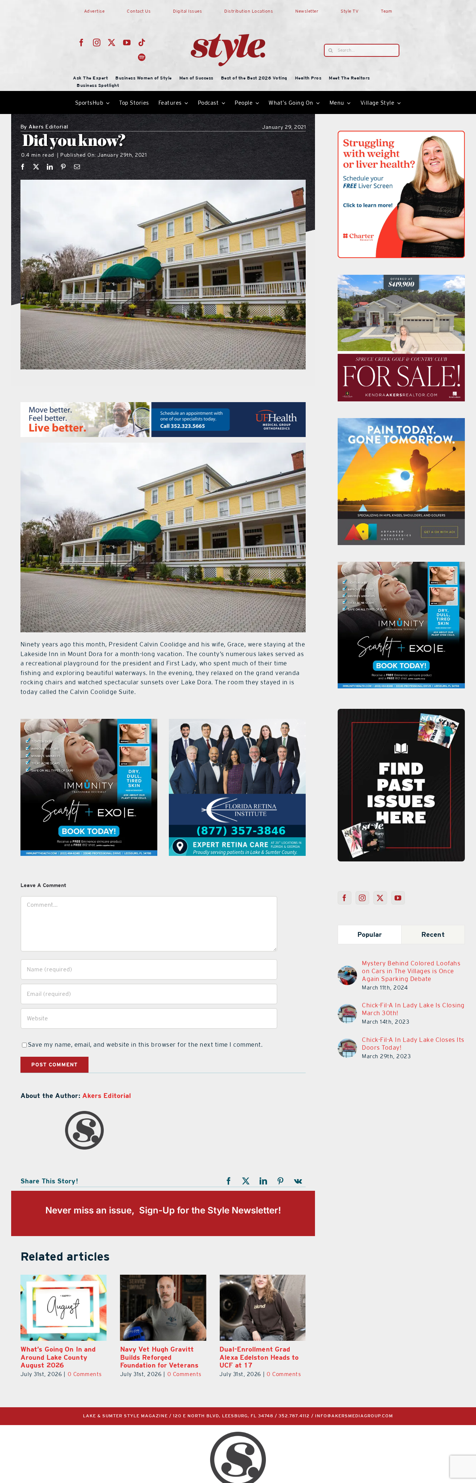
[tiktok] (142, 42)
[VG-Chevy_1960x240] (163, 406)
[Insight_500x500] (401, 135)
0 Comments (85, 1374)
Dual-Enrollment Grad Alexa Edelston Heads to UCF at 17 (159, 1357)
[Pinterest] (63, 167)
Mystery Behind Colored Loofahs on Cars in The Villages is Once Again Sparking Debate (411, 970)
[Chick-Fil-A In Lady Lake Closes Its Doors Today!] (347, 1043)
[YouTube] (398, 898)
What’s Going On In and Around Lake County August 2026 (257, 1357)
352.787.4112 (294, 1416)
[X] (36, 167)
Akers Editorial (44, 127)
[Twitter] (380, 898)
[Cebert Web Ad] (88, 723)
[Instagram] (362, 898)
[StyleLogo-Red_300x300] (228, 16)
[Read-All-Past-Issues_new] (401, 712)
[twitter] (112, 42)
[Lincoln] (401, 566)
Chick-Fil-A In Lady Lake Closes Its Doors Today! (413, 1043)
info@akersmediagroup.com (354, 1416)
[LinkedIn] (50, 167)
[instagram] (97, 42)
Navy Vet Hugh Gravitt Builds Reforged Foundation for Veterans (59, 1357)
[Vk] (298, 1181)
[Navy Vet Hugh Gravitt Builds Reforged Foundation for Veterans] (63, 1307)
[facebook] (82, 42)
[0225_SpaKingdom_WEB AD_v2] (401, 422)
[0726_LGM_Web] (237, 723)
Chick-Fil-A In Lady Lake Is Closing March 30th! (413, 1009)
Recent (433, 934)
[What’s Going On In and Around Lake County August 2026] (262, 1307)
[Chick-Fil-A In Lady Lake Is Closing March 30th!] (347, 1008)
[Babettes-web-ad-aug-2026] (401, 279)
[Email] (77, 167)
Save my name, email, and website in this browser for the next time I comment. (145, 1044)
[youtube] (127, 42)
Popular (369, 934)
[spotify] (142, 57)
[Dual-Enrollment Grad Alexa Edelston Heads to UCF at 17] (163, 1307)
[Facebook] (23, 167)
